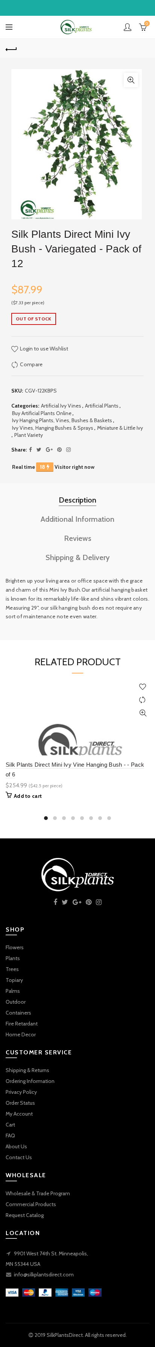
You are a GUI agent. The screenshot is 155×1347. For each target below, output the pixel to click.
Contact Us (19, 1157)
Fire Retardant (22, 1023)
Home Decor (21, 1034)
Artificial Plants (102, 405)
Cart (10, 1124)
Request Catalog (25, 1215)
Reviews (77, 538)
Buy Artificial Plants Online (41, 413)
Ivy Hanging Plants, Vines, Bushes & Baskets (62, 420)
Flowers (15, 947)
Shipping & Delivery (78, 557)
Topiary (14, 980)
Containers (18, 1012)
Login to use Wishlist (43, 348)
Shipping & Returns (27, 1070)
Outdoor (16, 1001)
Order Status (20, 1102)
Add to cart (28, 796)
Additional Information (77, 519)
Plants (13, 958)
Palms (13, 991)
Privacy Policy (21, 1092)
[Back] (11, 48)
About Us (16, 1146)
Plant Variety (28, 435)
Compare (31, 364)
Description (77, 499)
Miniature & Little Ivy (120, 427)
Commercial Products (31, 1204)
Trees (12, 969)
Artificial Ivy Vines (61, 405)
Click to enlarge (131, 80)
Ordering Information (30, 1081)
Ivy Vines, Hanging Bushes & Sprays (52, 427)
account (127, 27)
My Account (19, 1113)
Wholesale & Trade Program (38, 1193)
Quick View (142, 713)
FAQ (10, 1135)
